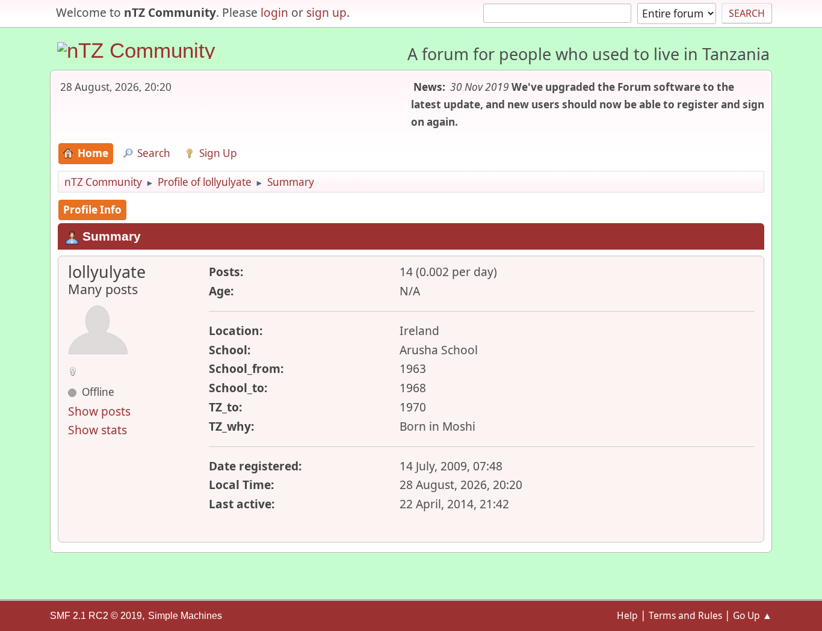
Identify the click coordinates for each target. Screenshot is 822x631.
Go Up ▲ (752, 615)
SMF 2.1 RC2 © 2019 (96, 616)
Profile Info (92, 210)
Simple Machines (185, 616)
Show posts (99, 411)
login (274, 12)
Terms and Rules (685, 615)
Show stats (97, 430)
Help (627, 615)
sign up (326, 12)
